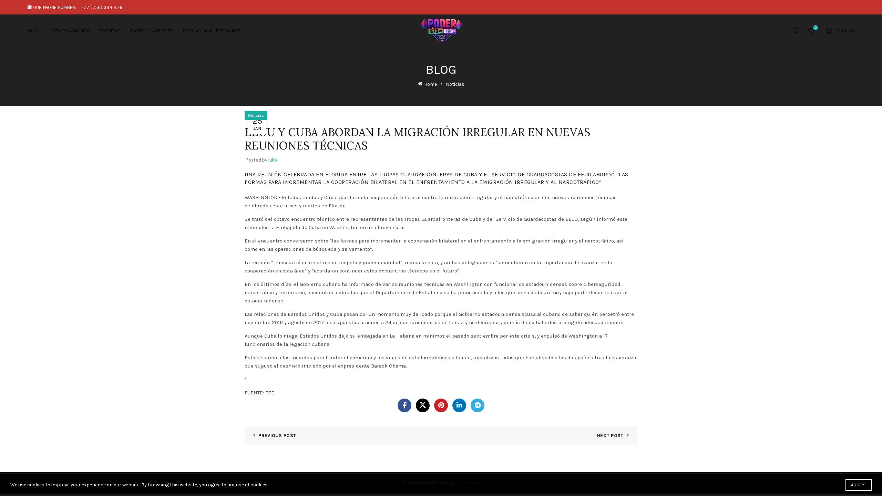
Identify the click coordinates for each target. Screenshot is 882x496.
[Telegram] (477, 405)
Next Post (610, 435)
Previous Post (277, 435)
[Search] (796, 30)
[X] (423, 405)
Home (430, 84)
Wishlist (816, 28)
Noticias (455, 84)
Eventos (110, 31)
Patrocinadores (152, 31)
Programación (70, 31)
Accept (858, 485)
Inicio (34, 31)
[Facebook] (404, 405)
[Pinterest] (441, 405)
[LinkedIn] (459, 405)
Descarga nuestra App (212, 31)
